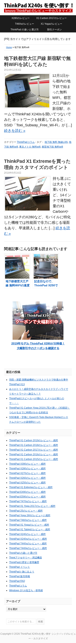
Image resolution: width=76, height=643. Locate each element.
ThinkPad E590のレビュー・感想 (27, 496)
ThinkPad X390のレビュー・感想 (27, 463)
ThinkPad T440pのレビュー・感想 (28, 548)
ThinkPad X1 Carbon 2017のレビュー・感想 (33, 449)
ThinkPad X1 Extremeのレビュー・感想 (30, 487)
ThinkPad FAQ (17, 581)
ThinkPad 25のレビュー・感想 (26, 510)
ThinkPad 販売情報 (19, 576)
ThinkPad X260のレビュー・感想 (27, 477)
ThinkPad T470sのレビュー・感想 (28, 501)
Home (9, 47)
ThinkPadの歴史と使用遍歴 (24, 562)
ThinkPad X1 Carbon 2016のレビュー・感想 (33, 454)
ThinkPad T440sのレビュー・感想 (28, 543)
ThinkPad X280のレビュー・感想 (27, 468)
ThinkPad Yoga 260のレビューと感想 (29, 515)
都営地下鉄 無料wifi (52, 146)
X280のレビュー (21, 18)
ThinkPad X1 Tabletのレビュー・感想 (29, 529)
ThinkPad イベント (19, 567)
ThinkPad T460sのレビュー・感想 (28, 520)
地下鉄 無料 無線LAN (56, 142)
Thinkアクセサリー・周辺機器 (25, 557)
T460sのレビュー (24, 23)
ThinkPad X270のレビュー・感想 (27, 473)
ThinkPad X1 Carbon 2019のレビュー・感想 (33, 440)
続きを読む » (14, 131)
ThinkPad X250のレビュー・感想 (27, 482)
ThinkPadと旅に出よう (21, 571)
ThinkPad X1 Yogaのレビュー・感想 (29, 524)
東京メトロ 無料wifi (30, 146)
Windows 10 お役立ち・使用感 (26, 590)
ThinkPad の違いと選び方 (25, 29)
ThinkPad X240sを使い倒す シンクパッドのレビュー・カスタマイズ (38, 7)
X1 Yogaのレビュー (51, 23)
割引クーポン (54, 29)
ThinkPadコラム (26, 142)
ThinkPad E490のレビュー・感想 (27, 492)
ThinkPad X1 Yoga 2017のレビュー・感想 (32, 506)
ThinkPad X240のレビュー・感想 (27, 534)
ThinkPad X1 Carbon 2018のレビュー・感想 (33, 445)
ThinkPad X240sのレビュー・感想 (28, 538)
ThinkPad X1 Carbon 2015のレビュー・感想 (33, 459)
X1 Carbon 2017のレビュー (51, 18)
